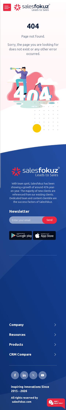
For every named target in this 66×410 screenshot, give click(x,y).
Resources (17, 334)
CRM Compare (20, 354)
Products (16, 344)
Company (16, 324)
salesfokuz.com (21, 401)
